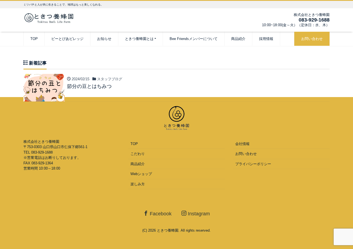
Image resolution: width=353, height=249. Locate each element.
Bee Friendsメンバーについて (194, 39)
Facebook (160, 213)
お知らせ (104, 39)
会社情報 (242, 144)
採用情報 (266, 39)
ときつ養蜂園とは (139, 39)
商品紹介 (238, 39)
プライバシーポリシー (253, 164)
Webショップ (141, 174)
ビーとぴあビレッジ (67, 39)
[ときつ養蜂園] (51, 17)
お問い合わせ (312, 39)
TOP (34, 39)
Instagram (198, 213)
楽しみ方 (137, 184)
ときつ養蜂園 (167, 230)
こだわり (137, 154)
